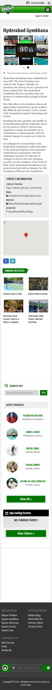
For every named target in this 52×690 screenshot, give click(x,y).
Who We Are (8, 642)
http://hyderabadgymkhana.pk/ (25, 203)
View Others (24, 533)
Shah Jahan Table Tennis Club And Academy (36, 319)
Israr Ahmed (33, 464)
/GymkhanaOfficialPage (20, 211)
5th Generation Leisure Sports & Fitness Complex (11, 319)
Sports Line (8, 630)
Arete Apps (26, 685)
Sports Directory (10, 623)
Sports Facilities (10, 619)
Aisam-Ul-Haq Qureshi (32, 481)
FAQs (4, 646)
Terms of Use (35, 626)
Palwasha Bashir (33, 415)
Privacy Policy (35, 623)
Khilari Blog (34, 615)
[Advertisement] (26, 352)
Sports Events (9, 626)
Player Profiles (9, 615)
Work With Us (35, 619)
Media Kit (7, 650)
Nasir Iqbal (32, 448)
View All (25, 499)
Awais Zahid (33, 432)
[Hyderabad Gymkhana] (6, 261)
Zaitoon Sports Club (12, 294)
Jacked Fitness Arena (38, 294)
